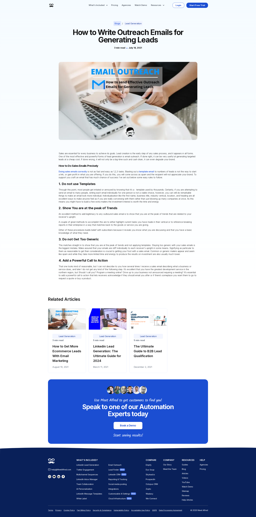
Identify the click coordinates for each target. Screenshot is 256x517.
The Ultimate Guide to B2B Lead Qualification (148, 351)
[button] (98, 5)
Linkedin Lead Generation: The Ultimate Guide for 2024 (107, 353)
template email (146, 171)
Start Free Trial (197, 5)
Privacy (58, 510)
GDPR (154, 510)
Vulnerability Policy (121, 510)
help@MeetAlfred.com (61, 469)
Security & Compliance (102, 510)
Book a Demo (128, 425)
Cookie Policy (69, 510)
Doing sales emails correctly (73, 171)
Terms (50, 510)
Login (178, 5)
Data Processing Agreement (170, 510)
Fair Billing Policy (84, 510)
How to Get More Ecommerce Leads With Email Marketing (66, 353)
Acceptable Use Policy (140, 510)
